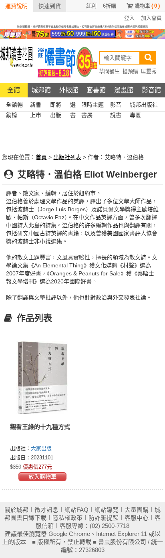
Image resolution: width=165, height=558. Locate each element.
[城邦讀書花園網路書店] (16, 61)
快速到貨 (49, 6)
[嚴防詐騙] (82, 26)
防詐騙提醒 (104, 517)
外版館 (68, 90)
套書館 (96, 90)
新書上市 (35, 105)
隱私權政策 (67, 517)
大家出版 (41, 448)
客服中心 (137, 517)
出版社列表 (67, 157)
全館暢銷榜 (14, 105)
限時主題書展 (92, 105)
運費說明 (16, 6)
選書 (73, 105)
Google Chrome (69, 533)
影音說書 (115, 105)
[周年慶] (82, 33)
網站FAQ (76, 509)
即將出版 (55, 105)
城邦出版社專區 (144, 105)
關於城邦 (16, 509)
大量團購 (137, 509)
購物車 (147, 6)
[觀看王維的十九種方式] (42, 377)
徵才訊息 (46, 509)
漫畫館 (123, 90)
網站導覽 (107, 509)
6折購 (109, 6)
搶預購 (130, 71)
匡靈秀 (149, 71)
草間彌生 (109, 71)
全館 (13, 90)
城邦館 (41, 90)
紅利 (91, 6)
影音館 (151, 90)
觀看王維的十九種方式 (40, 426)
